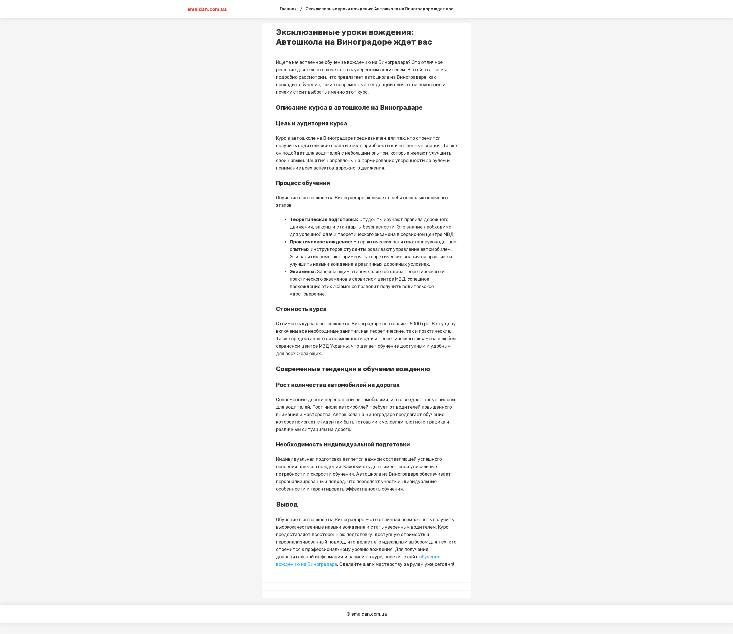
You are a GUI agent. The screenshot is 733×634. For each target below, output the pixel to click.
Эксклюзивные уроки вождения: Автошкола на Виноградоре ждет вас (379, 9)
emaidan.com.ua (207, 9)
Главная (288, 9)
